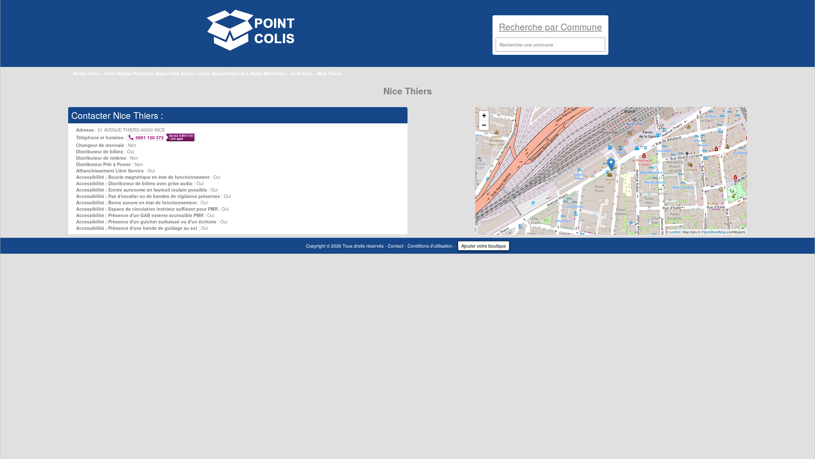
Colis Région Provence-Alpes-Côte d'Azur (149, 73)
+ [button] (484, 116)
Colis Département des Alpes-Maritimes (242, 73)
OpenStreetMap (713, 231)
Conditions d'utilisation (430, 246)
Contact (395, 246)
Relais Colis (86, 73)
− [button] (484, 125)
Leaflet (674, 231)
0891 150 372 (150, 137)
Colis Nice (301, 73)
